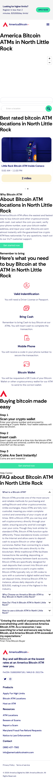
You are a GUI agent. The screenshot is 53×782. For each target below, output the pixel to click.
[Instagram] (10, 679)
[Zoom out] (49, 63)
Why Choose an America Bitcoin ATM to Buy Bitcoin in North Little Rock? (23, 595)
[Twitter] (5, 679)
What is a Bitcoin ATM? (14, 492)
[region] (26, 79)
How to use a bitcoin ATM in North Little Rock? (22, 611)
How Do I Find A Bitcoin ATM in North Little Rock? (24, 603)
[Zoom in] (49, 58)
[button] (48, 24)
